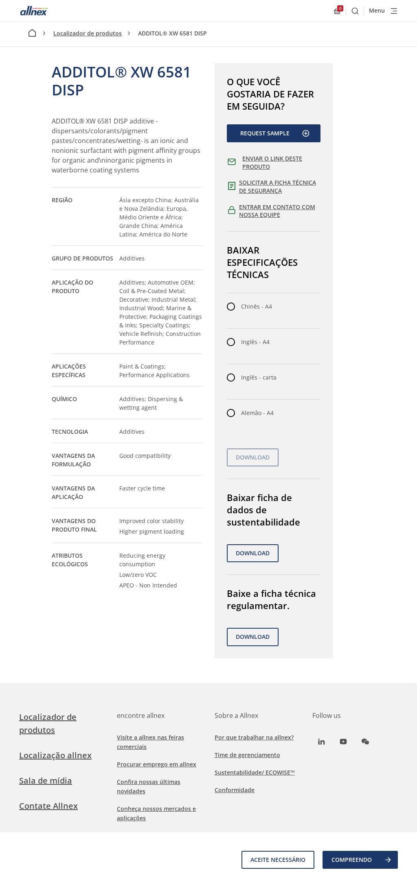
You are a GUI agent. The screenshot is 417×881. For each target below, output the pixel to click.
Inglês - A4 (255, 342)
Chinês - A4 (256, 306)
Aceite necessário (277, 859)
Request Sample (265, 133)
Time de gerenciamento (247, 755)
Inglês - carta (259, 377)
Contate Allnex (48, 805)
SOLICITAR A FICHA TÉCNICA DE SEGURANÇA (277, 186)
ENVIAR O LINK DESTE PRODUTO (272, 162)
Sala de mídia (45, 780)
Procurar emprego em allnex (156, 764)
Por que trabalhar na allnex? (254, 737)
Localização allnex (55, 755)
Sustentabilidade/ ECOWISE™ (255, 772)
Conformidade (235, 790)
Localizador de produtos (87, 33)
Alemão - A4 (257, 413)
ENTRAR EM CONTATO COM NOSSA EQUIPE (277, 211)
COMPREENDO (351, 859)
